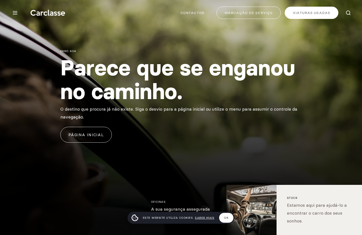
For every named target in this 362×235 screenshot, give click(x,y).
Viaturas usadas (311, 13)
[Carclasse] (47, 13)
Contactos (192, 13)
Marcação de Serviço (249, 13)
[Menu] (15, 13)
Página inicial (86, 134)
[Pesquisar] (348, 13)
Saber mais (204, 218)
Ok (226, 218)
